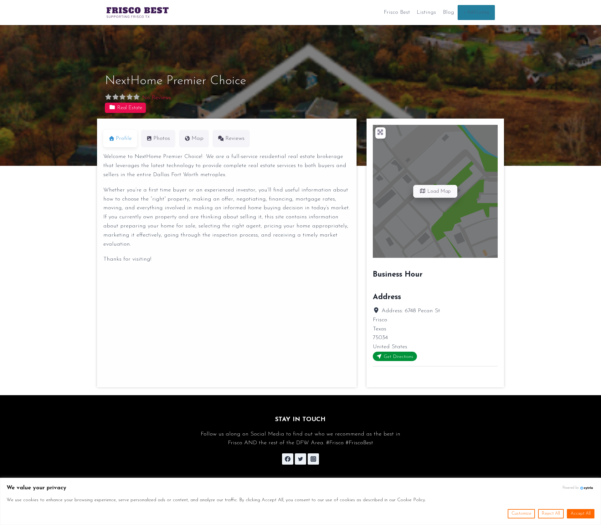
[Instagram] (313, 459)
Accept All (581, 513)
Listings (426, 12)
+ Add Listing (476, 12)
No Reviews (156, 98)
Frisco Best (397, 12)
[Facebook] (287, 459)
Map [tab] (197, 138)
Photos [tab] (161, 138)
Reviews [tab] (234, 138)
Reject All (551, 513)
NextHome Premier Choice (175, 81)
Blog (448, 12)
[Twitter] (300, 459)
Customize (521, 513)
